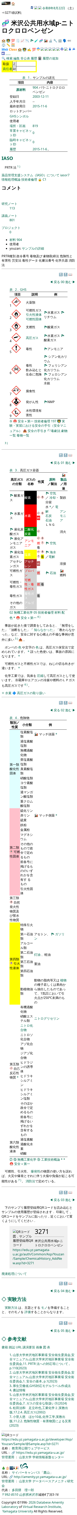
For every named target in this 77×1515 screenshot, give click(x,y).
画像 (39, 1347)
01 (63, 463)
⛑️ (15, 421)
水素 (8, 693)
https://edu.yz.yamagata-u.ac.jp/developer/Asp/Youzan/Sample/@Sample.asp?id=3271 (37, 1441)
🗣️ (65, 40)
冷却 (52, 497)
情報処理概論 (11, 179)
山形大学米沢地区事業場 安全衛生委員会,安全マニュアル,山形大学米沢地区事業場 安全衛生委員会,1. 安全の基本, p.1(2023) (41, 1376)
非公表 (25, 58)
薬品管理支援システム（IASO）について (31, 175)
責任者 (7, 69)
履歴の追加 (50, 58)
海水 (53, 552)
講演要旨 (29, 1347)
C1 (44, 179)
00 (63, 282)
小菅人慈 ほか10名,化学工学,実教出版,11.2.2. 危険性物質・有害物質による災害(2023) (40, 1421)
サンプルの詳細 (32, 248)
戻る (57, 282)
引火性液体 (34, 314)
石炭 (48, 516)
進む (68, 282)
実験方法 (17, 1299)
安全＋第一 (26, 421)
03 (63, 1200)
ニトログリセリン (46, 1018)
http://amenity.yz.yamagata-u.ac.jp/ (40, 1477)
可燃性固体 (34, 319)
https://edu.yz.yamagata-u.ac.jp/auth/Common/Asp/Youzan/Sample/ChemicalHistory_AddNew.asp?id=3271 (38, 1256)
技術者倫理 (29, 179)
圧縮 (40, 675)
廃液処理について (14, 1274)
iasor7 (64, 175)
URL (19, 1347)
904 (36, 87)
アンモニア (63, 515)
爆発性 (35, 1171)
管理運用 (8, 1457)
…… (8, 54)
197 (53, 421)
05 (35, 612)
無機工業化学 (23, 612)
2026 (32, 1502)
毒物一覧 (23, 435)
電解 (52, 557)
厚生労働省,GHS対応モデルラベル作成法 (42, 1386)
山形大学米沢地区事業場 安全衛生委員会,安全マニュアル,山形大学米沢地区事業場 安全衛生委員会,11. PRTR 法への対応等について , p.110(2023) (41, 1361)
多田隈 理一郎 (23, 1490)
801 (12, 220)
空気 (53, 493)
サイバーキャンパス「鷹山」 (32, 1472)
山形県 (23, 1494)
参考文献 (17, 1339)
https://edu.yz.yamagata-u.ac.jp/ (40, 1452)
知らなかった (43, 630)
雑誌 (12, 1347)
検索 (9, 58)
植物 (63, 980)
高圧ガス (32, 338)
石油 (48, 520)
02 (11, 612)
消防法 (30, 1181)
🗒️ (18, 40)
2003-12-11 (41, 96)
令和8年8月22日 (53, 8)
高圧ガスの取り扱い (31, 693)
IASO (7, 158)
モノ (44, 1307)
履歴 (34, 58)
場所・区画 (17, 126)
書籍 (5, 1347)
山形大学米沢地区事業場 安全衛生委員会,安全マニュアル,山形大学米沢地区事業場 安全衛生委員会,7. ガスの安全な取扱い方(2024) (41, 1399)
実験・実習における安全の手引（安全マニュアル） (37, 426)
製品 (63, 479)
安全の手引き (37, 431)
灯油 (37, 954)
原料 (52, 479)
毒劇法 (55, 431)
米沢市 (33, 1494)
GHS (23, 289)
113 (12, 208)
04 (63, 1291)
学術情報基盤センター (48, 1457)
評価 (27, 1312)
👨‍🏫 (8, 40)
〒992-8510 (10, 1494)
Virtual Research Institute (42, 1507)
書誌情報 (19, 1390)
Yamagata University (17, 1511)
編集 (16, 58)
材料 (12, 240)
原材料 (21, 89)
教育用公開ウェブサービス (31, 1448)
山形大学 (25, 1457)
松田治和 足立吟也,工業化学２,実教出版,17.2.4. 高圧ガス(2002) (38, 1410)
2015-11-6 (40, 106)
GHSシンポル (19, 116)
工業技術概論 (50, 1159)
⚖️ (4, 45)
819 (35, 126)
